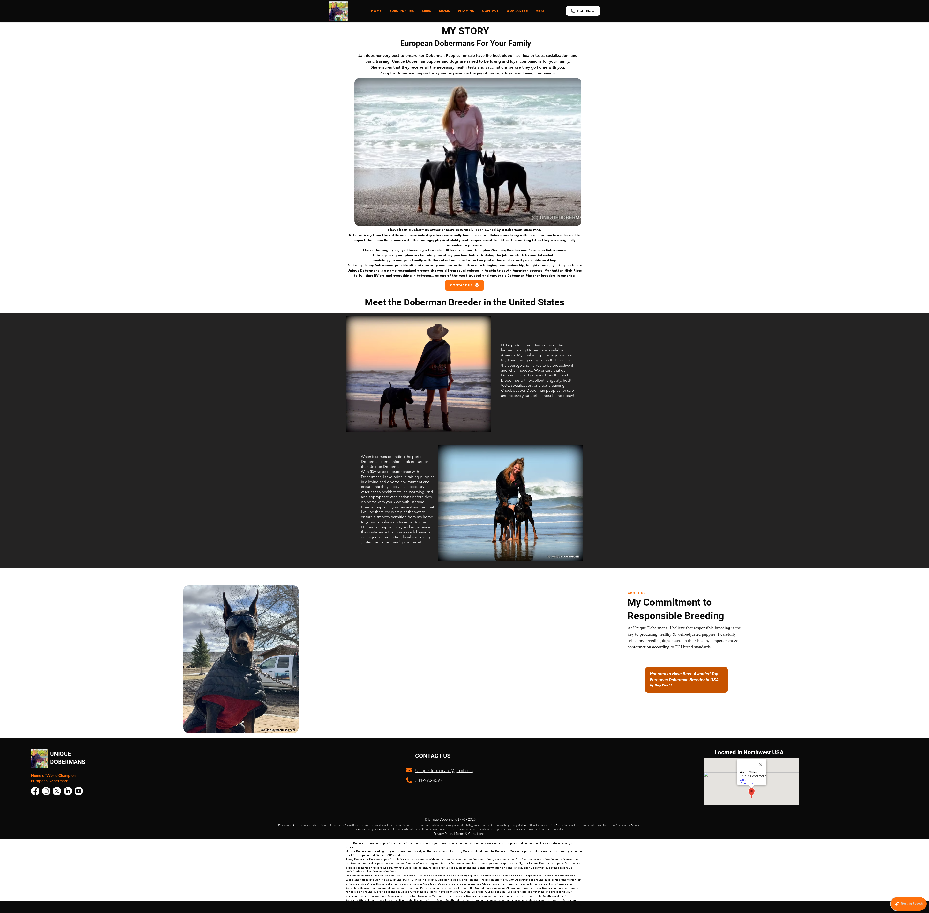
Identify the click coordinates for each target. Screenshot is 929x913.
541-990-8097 (428, 780)
